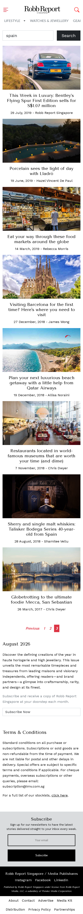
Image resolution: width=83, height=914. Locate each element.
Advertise (45, 900)
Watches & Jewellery (49, 21)
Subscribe (41, 855)
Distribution (15, 909)
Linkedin (61, 880)
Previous (32, 628)
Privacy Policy (39, 909)
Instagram (23, 880)
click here (60, 795)
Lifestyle (12, 21)
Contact (28, 900)
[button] (7, 10)
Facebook (43, 880)
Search (69, 35)
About (14, 900)
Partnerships (64, 909)
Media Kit (64, 900)
